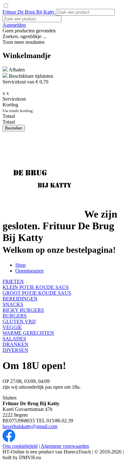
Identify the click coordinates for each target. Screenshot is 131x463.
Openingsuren (29, 270)
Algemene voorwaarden (65, 446)
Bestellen (13, 128)
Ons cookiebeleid (20, 446)
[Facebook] (9, 440)
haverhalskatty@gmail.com (30, 426)
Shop (20, 265)
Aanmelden (14, 25)
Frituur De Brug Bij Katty (29, 12)
